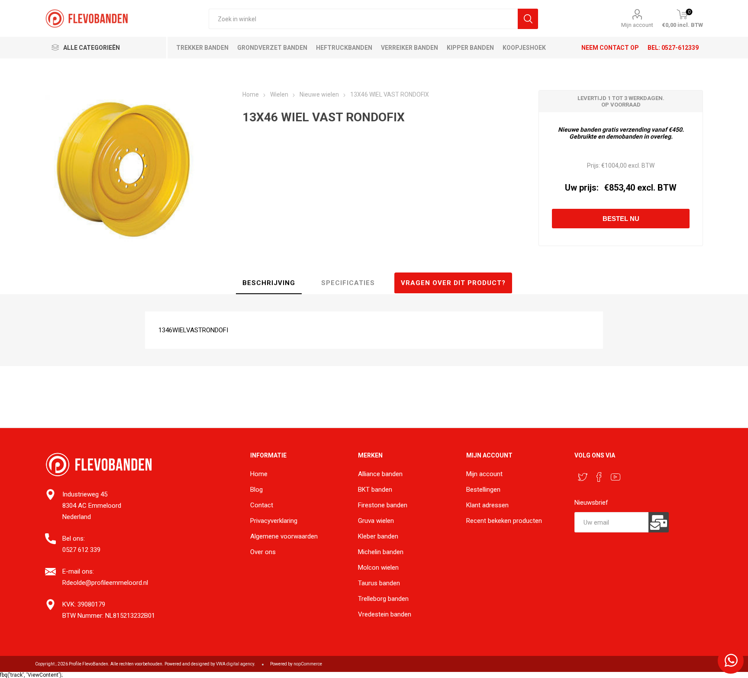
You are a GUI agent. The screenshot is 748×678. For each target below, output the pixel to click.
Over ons (263, 552)
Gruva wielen (376, 521)
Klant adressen (487, 505)
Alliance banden (380, 474)
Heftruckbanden (344, 47)
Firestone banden (382, 505)
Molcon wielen (378, 567)
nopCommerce (307, 664)
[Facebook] (599, 477)
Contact (261, 505)
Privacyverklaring (273, 521)
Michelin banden (380, 552)
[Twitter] (583, 477)
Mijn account (637, 25)
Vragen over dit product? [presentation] (453, 283)
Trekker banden (202, 47)
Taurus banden (379, 583)
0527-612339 (680, 47)
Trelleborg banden (383, 599)
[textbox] (363, 19)
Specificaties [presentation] (348, 283)
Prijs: (593, 165)
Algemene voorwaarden (284, 536)
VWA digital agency (235, 664)
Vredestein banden (384, 614)
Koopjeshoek (524, 47)
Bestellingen (483, 489)
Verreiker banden (409, 47)
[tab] (269, 283)
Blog (256, 489)
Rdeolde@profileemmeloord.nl (105, 583)
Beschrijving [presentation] (268, 283)
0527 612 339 (81, 550)
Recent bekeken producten (504, 521)
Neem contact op (610, 47)
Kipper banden (470, 47)
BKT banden (375, 489)
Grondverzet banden (272, 47)
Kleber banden (378, 536)
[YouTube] (615, 477)
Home (259, 474)
